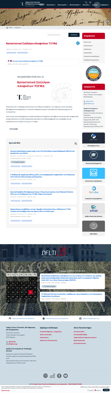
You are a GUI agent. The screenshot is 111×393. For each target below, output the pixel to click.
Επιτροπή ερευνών (80, 343)
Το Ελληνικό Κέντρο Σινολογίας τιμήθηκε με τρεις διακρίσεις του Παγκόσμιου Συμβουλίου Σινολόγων (71, 295)
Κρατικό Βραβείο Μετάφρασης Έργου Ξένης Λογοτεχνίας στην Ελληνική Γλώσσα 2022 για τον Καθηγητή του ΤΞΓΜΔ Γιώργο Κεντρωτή (41, 193)
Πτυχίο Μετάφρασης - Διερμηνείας (51, 332)
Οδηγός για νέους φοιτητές (48, 340)
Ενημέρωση (104, 5)
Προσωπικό (50, 5)
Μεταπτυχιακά (74, 5)
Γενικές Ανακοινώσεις (11, 52)
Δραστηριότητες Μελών (22, 52)
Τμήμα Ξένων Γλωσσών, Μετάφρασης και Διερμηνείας (50, 384)
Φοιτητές (86, 5)
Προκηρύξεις (88, 53)
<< (8, 270)
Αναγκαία (91, 390)
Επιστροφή (14, 129)
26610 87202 (89, 101)
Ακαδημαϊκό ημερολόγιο (91, 60)
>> (35, 270)
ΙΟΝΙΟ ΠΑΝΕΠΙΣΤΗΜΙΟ (75, 384)
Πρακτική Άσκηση (79, 340)
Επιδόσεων (98, 390)
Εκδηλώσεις (87, 49)
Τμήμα (41, 5)
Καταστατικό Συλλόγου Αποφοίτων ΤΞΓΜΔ (27, 61)
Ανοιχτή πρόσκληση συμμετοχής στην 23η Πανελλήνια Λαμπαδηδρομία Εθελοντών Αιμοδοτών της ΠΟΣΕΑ (42, 152)
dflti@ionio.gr (90, 104)
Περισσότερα (5, 390)
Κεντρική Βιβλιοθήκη (80, 335)
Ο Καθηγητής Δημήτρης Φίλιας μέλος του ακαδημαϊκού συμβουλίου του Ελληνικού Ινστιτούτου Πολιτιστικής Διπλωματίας (42, 176)
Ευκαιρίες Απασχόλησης (91, 56)
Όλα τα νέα (87, 42)
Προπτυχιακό (62, 5)
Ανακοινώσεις (88, 46)
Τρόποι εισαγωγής (46, 335)
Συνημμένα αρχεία (18, 162)
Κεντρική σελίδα (79, 332)
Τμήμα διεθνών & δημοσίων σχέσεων (85, 337)
